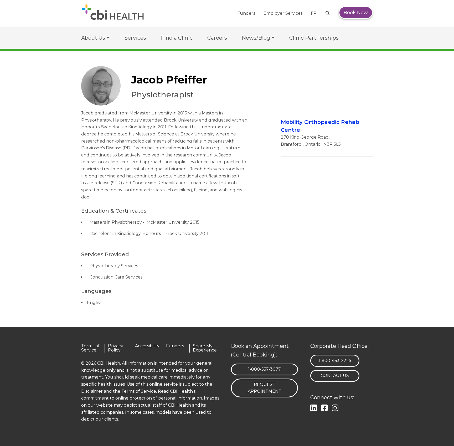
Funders (246, 13)
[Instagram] (336, 407)
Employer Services (283, 13)
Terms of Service (90, 348)
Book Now (356, 12)
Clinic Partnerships (314, 38)
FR (314, 13)
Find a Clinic (177, 38)
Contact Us (335, 375)
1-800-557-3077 (264, 369)
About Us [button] (93, 38)
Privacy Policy (115, 348)
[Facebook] (325, 407)
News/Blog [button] (256, 38)
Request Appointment (264, 388)
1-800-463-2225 (334, 360)
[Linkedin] (314, 407)
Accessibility (147, 346)
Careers (217, 38)
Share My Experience (205, 348)
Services (135, 38)
